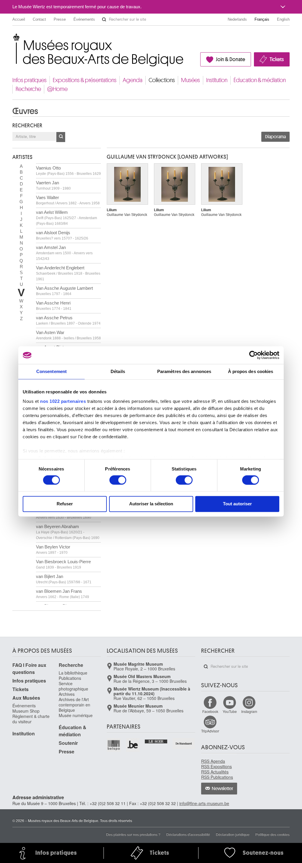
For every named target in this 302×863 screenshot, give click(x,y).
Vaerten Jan (53, 185)
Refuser (65, 504)
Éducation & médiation (260, 80)
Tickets (277, 59)
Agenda (132, 80)
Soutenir (68, 743)
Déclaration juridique (233, 834)
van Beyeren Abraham (67, 532)
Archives (67, 694)
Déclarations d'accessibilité (188, 834)
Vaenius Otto (68, 170)
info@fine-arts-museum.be (204, 803)
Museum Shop (26, 711)
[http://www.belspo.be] (114, 745)
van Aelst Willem (66, 218)
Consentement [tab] (51, 371)
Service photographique (73, 686)
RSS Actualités (215, 771)
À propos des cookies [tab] (250, 371)
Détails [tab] (118, 371)
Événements (84, 19)
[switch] (117, 480)
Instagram (249, 711)
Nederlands (237, 19)
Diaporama (275, 136)
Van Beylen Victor (53, 549)
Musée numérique (76, 715)
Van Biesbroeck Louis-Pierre (63, 564)
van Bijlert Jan (63, 579)
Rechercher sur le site (104, 19)
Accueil (18, 19)
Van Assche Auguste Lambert (64, 291)
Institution (216, 80)
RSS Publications (217, 777)
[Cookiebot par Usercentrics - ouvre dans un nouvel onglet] (253, 355)
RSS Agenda (213, 761)
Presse (60, 19)
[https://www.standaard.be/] (184, 743)
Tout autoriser (237, 504)
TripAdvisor (210, 730)
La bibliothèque (73, 672)
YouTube (230, 711)
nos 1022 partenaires (63, 401)
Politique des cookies (272, 834)
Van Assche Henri (53, 305)
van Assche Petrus (68, 320)
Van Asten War (68, 335)
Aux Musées (26, 697)
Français (262, 19)
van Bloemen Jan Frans (62, 594)
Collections (162, 80)
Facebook (210, 711)
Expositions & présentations (84, 80)
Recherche (28, 89)
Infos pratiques (29, 80)
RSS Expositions (216, 766)
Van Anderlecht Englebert (68, 273)
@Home (57, 89)
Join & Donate (230, 59)
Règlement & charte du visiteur (31, 719)
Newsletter (222, 788)
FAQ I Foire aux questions (29, 668)
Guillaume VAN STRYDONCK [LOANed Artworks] (167, 156)
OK (60, 137)
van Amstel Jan (64, 253)
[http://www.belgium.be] (133, 745)
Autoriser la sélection (151, 504)
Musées (190, 80)
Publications (70, 678)
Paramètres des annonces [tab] (184, 371)
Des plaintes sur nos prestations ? (133, 834)
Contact (39, 19)
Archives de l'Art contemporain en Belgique (74, 705)
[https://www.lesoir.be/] (156, 740)
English (283, 19)
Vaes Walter (68, 200)
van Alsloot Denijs (62, 235)
